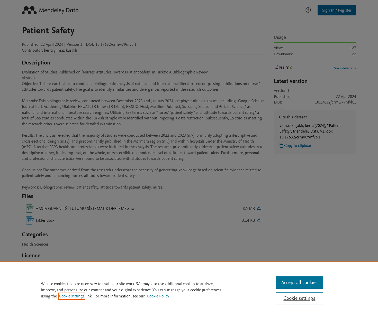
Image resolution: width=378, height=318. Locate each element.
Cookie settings (71, 296)
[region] (189, 289)
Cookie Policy (158, 296)
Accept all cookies (299, 282)
